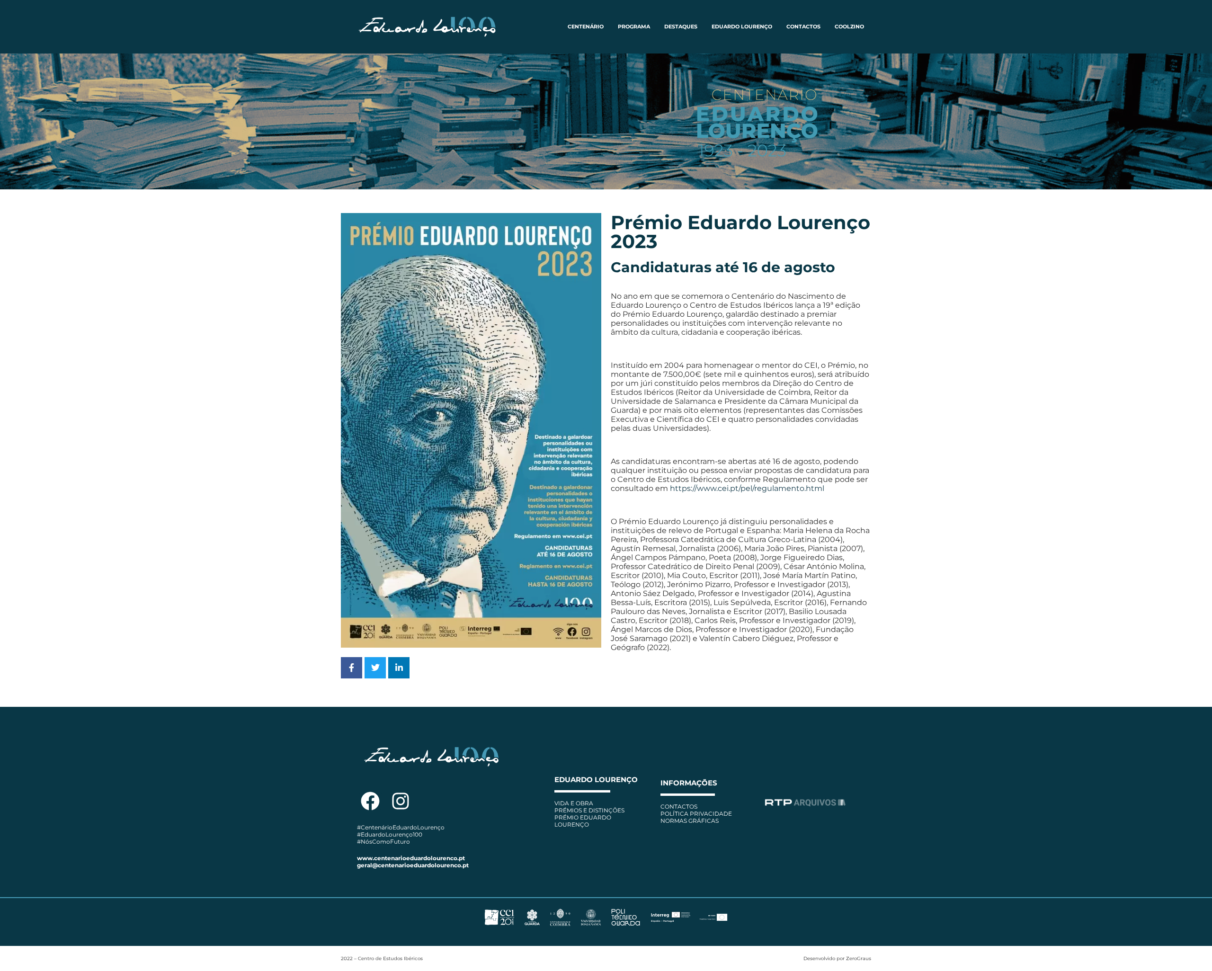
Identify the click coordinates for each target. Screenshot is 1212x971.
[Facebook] (370, 801)
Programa (634, 26)
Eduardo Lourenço (742, 26)
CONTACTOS (803, 26)
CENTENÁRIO (586, 26)
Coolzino (849, 26)
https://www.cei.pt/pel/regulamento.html (747, 488)
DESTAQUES (680, 26)
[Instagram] (400, 801)
